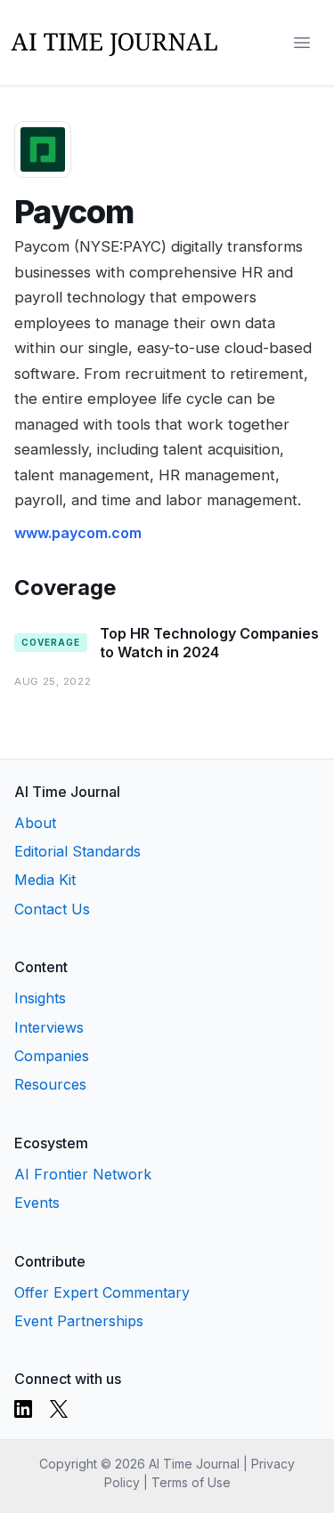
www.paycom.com (78, 533)
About (35, 823)
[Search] (266, 43)
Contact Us (52, 909)
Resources (50, 1084)
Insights (40, 998)
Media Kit (45, 880)
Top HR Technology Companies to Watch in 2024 (209, 642)
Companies (51, 1056)
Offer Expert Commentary (102, 1292)
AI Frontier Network (82, 1174)
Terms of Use (191, 1482)
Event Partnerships (78, 1321)
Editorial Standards (77, 851)
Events (37, 1202)
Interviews (49, 1027)
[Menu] (302, 42)
